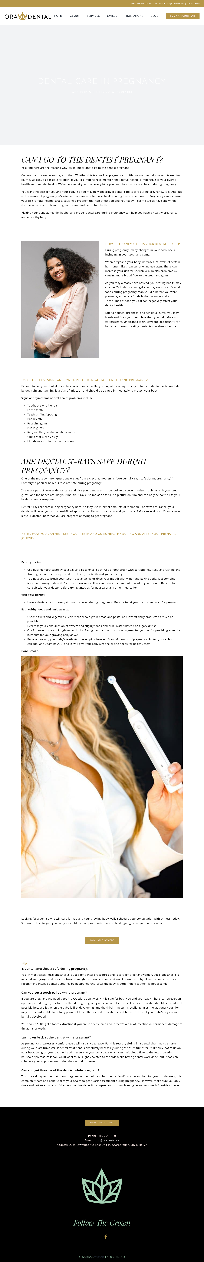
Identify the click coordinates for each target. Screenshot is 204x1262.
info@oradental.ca (107, 1140)
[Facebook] (106, 1237)
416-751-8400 (193, 3)
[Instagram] (99, 1237)
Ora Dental (99, 1256)
